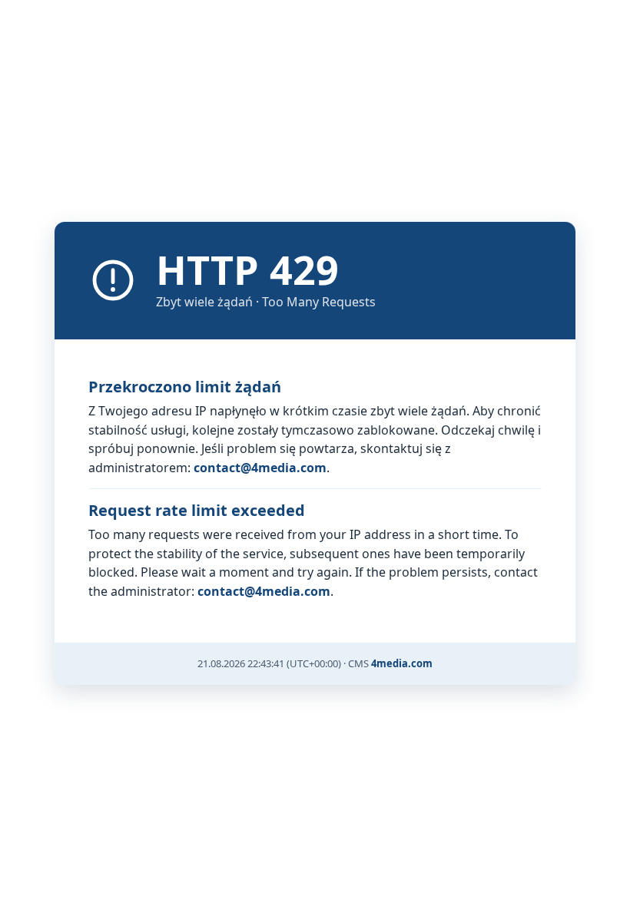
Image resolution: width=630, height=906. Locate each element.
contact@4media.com (260, 467)
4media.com (402, 663)
